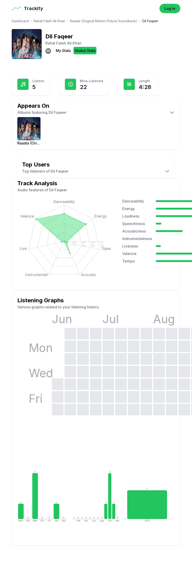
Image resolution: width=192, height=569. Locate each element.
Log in (169, 8)
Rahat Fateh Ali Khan (49, 21)
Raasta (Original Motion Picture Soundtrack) (103, 21)
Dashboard (20, 21)
